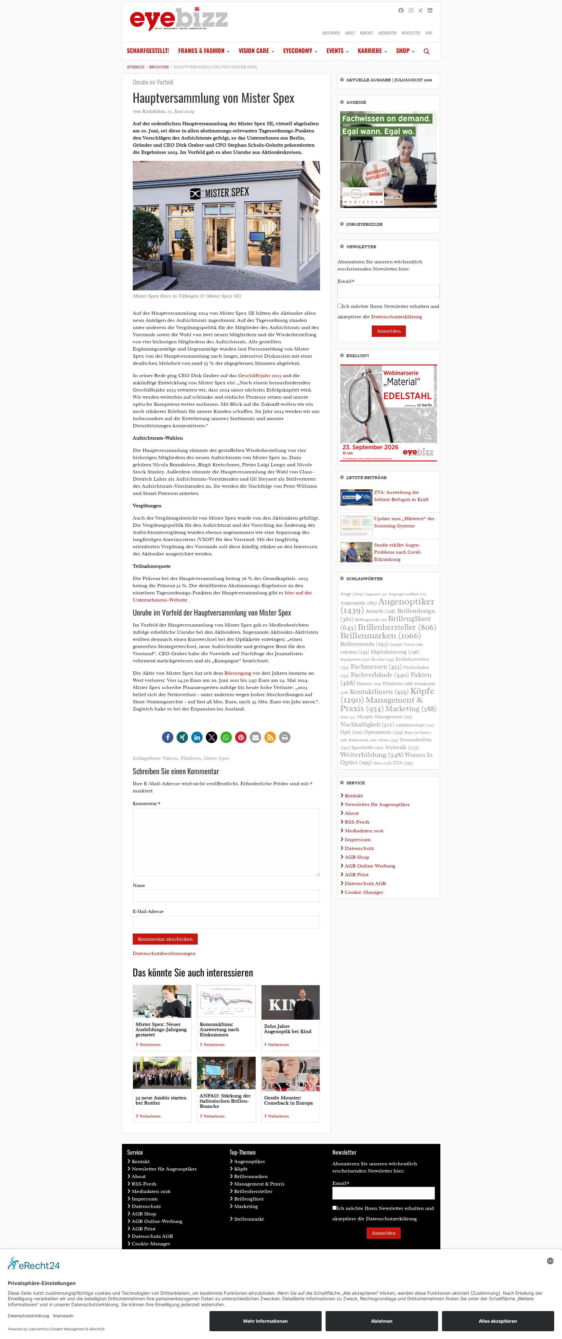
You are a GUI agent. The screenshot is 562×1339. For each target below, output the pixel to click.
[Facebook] (401, 10)
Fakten (170, 758)
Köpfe (241, 1169)
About (350, 32)
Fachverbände (380, 674)
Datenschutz (359, 848)
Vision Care (254, 50)
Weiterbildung (372, 754)
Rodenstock (363, 740)
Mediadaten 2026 (364, 831)
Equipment (355, 659)
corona (354, 651)
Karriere (370, 50)
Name (139, 885)
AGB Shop (357, 857)
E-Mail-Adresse (148, 911)
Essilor (382, 659)
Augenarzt (376, 594)
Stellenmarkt (249, 1219)
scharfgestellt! (148, 50)
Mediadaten (387, 32)
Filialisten (191, 758)
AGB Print (356, 874)
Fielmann (369, 684)
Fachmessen (376, 666)
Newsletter (411, 32)
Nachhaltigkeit (367, 724)
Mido (347, 717)
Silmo (388, 740)
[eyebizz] (179, 22)
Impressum (358, 839)
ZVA (403, 763)
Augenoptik (358, 603)
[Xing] (420, 10)
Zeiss (382, 763)
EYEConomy (297, 50)
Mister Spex (216, 758)
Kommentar (146, 803)
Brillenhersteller (397, 627)
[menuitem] (148, 51)
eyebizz (135, 67)
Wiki (428, 32)
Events (335, 50)
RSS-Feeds (357, 822)
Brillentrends (364, 644)
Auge (352, 593)
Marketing (411, 708)
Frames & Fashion (201, 50)
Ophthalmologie (414, 725)
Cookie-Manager (364, 892)
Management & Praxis (381, 704)
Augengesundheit (407, 594)
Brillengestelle (371, 619)
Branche (159, 67)
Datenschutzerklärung (396, 316)
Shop (402, 50)
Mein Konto (331, 32)
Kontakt (366, 32)
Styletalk (402, 747)
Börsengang (237, 673)
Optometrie (383, 732)
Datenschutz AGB (365, 883)
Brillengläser (249, 1199)
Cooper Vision (406, 644)
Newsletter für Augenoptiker (377, 804)
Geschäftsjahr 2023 (259, 375)
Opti (351, 732)
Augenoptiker (387, 605)
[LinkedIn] (430, 10)
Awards (381, 611)
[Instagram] (411, 10)
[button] (167, 737)
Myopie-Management (384, 717)
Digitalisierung (395, 651)
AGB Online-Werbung (370, 866)
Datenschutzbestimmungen (164, 953)
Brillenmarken (380, 635)
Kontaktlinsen (379, 691)
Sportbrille (368, 747)
